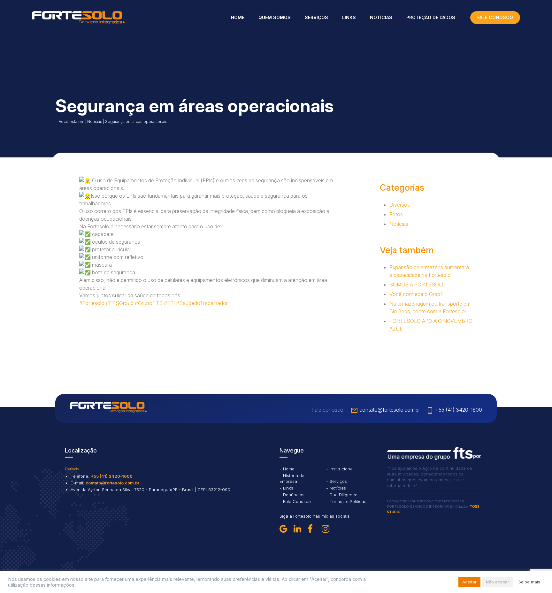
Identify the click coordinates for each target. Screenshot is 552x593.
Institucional (342, 468)
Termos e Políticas (348, 501)
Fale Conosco (297, 501)
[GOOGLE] (285, 529)
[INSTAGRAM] (327, 529)
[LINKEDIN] (299, 529)
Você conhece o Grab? (416, 294)
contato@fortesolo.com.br (385, 410)
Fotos (396, 214)
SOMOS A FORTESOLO (417, 284)
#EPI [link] (169, 303)
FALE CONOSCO (495, 17)
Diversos (399, 204)
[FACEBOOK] (313, 529)
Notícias (381, 17)
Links (349, 17)
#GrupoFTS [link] (149, 303)
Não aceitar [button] (497, 581)
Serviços (316, 17)
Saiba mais (529, 581)
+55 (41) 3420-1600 (454, 410)
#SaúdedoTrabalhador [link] (202, 303)
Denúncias (293, 494)
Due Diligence (343, 494)
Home (237, 17)
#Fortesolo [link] (91, 303)
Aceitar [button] (469, 581)
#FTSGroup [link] (120, 303)
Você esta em (71, 121)
